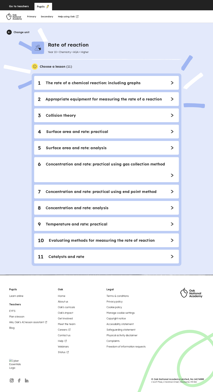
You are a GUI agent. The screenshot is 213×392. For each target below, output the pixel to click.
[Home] (14, 16)
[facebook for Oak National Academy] (19, 380)
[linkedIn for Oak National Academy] (26, 380)
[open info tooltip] (35, 66)
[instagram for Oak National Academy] (11, 380)
